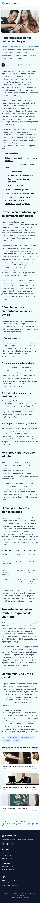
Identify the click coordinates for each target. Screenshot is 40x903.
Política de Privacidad (8, 880)
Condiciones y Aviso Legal (9, 885)
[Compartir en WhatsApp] (32, 823)
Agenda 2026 (5, 853)
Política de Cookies (7, 883)
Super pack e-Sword (7, 869)
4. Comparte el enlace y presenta (21, 185)
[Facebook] (3, 843)
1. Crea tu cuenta (15, 171)
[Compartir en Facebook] (28, 823)
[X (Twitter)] (12, 843)
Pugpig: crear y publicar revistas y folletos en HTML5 (19, 766)
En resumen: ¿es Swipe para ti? (17, 204)
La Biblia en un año (7, 866)
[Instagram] (7, 843)
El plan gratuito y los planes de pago (19, 193)
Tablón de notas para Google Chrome (15, 808)
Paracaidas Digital (23, 897)
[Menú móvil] (37, 3)
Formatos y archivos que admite (18, 190)
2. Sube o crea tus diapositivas (20, 175)
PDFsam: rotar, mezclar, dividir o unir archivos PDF (19, 787)
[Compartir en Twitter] (37, 823)
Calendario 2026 (6, 855)
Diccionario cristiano (7, 872)
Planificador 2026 (6, 858)
